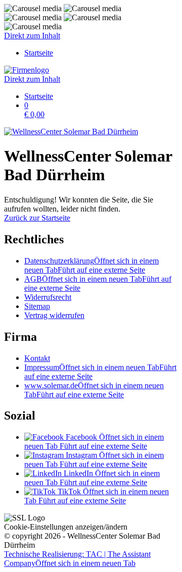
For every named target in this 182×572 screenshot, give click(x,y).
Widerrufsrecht (47, 297)
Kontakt (37, 358)
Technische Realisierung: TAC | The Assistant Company (77, 558)
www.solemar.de (94, 390)
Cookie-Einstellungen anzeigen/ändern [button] (65, 527)
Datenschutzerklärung (91, 265)
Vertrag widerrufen (54, 315)
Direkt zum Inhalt (32, 35)
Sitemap (37, 306)
